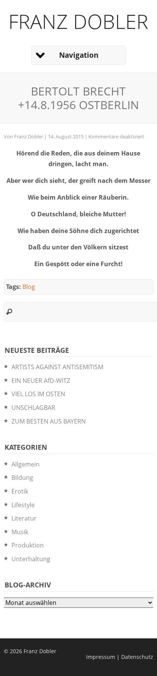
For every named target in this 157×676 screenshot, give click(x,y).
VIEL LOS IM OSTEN (38, 394)
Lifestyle (23, 505)
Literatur (24, 518)
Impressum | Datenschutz (119, 656)
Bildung (22, 477)
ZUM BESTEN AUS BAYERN (48, 421)
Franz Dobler (78, 21)
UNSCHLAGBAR (33, 407)
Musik (19, 532)
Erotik (19, 491)
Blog (28, 286)
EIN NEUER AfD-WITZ (40, 380)
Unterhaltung (30, 559)
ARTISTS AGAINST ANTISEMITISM (57, 367)
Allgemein (25, 464)
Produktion (27, 545)
